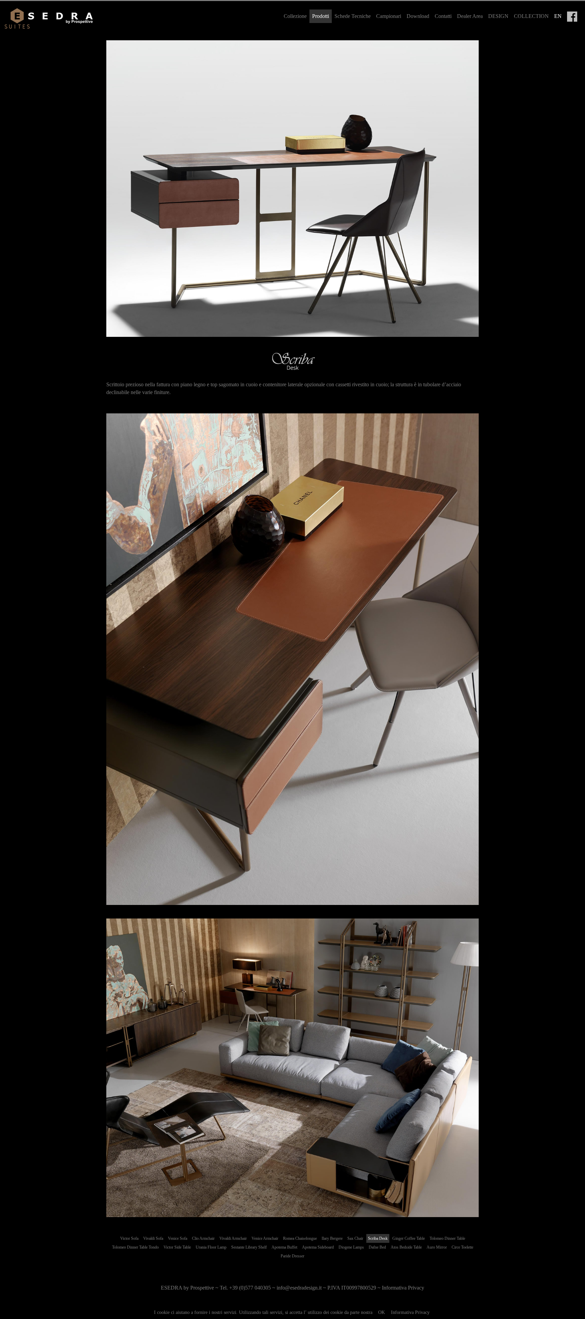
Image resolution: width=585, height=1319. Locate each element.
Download (418, 16)
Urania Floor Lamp (211, 1247)
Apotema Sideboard (318, 1247)
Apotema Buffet (284, 1247)
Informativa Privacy (410, 1312)
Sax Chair (355, 1238)
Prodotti (320, 16)
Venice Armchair (265, 1238)
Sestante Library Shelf (249, 1247)
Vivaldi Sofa (153, 1238)
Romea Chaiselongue (300, 1238)
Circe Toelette (462, 1247)
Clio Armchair (203, 1238)
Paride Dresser (292, 1256)
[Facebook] (572, 16)
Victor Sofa (129, 1238)
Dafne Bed (377, 1247)
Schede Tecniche (352, 16)
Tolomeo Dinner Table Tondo (135, 1247)
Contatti (443, 16)
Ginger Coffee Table (408, 1238)
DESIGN (498, 16)
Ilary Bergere (332, 1238)
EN (558, 16)
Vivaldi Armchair (233, 1238)
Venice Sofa (177, 1238)
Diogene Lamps (351, 1247)
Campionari (388, 16)
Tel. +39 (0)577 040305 (245, 1288)
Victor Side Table (177, 1247)
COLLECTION (531, 16)
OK (381, 1312)
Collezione (295, 16)
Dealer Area (470, 16)
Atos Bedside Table (406, 1247)
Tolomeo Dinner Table (447, 1238)
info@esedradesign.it (299, 1288)
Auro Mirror (437, 1247)
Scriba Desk (378, 1238)
